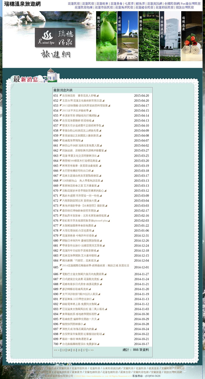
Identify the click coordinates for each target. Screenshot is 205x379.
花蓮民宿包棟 (84, 7)
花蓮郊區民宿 (165, 7)
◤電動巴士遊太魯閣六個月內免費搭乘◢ (83, 274)
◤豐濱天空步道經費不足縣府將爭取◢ (82, 125)
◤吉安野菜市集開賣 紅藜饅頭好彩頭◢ (82, 333)
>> (92, 350)
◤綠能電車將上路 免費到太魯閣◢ (79, 304)
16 (79, 350)
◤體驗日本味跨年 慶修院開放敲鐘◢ (81, 240)
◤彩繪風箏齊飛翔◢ (71, 140)
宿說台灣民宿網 (173, 372)
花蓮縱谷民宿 (144, 7)
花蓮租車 (102, 3)
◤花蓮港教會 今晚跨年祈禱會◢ (78, 235)
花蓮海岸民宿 (124, 7)
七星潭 (129, 3)
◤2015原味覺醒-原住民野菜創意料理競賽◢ (85, 105)
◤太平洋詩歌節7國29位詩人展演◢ (80, 294)
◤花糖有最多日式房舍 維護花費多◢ (81, 284)
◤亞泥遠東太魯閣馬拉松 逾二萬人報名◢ (83, 309)
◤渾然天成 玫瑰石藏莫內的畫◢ (78, 328)
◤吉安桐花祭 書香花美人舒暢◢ (79, 95)
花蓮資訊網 (154, 3)
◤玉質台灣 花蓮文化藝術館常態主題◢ (82, 100)
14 (68, 350)
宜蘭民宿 (64, 368)
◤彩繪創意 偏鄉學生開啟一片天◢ (79, 318)
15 (73, 350)
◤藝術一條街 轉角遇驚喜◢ (75, 338)
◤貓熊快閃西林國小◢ (73, 323)
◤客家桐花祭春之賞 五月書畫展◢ (79, 185)
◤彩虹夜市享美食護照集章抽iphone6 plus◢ (85, 220)
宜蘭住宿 (51, 368)
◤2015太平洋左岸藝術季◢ (75, 110)
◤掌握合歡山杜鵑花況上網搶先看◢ (80, 130)
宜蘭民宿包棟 (141, 372)
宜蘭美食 (28, 372)
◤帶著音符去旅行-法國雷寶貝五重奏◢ (82, 245)
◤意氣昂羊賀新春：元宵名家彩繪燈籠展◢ (84, 215)
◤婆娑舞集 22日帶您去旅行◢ (77, 299)
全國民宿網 (171, 3)
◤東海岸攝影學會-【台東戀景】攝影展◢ (83, 205)
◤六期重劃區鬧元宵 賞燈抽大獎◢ (79, 200)
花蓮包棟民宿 (110, 372)
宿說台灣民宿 (185, 7)
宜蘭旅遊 (155, 372)
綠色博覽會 (26, 368)
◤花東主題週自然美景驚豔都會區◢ (80, 175)
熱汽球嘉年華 (43, 372)
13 (63, 350)
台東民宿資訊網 (111, 368)
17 (84, 350)
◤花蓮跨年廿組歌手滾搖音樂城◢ (79, 250)
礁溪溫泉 (154, 368)
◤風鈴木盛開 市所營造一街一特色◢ (81, 195)
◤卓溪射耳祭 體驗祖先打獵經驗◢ (79, 115)
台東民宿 (179, 368)
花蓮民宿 (74, 3)
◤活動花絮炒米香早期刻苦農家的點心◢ (83, 190)
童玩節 (40, 368)
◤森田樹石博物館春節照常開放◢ (79, 210)
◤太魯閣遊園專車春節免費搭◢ (78, 225)
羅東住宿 (125, 372)
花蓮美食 (117, 3)
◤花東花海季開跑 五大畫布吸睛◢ (79, 255)
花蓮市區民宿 (104, 7)
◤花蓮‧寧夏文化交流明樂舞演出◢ (79, 155)
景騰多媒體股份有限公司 (59, 375)
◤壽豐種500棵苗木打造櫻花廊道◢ (80, 160)
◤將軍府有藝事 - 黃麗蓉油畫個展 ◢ (80, 165)
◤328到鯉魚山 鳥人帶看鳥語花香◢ (81, 180)
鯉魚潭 (140, 3)
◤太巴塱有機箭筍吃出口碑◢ (76, 170)
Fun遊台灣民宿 (191, 3)
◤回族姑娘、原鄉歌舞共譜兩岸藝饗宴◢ (83, 150)
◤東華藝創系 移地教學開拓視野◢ (79, 314)
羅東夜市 (77, 372)
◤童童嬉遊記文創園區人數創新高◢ (80, 135)
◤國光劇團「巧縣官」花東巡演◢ (79, 260)
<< (56, 350)
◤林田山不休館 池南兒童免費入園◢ (81, 145)
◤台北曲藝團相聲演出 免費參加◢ (79, 343)
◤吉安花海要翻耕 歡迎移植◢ (77, 120)
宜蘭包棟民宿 (92, 372)
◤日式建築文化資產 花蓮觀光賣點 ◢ (81, 279)
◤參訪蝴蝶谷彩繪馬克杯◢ (75, 289)
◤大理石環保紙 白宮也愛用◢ (77, 230)
